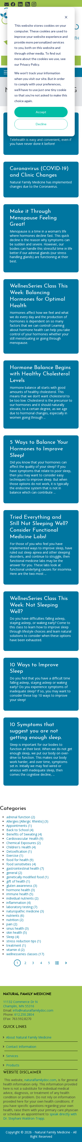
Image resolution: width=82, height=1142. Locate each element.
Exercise (14, 855)
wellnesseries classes (25, 954)
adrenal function (20, 817)
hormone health (20, 890)
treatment (16, 945)
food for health (19, 860)
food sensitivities (21, 864)
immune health (19, 894)
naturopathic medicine (25, 911)
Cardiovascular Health (24, 838)
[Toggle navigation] (6, 72)
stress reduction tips (23, 941)
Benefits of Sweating (24, 834)
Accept (41, 112)
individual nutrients (22, 898)
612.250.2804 (24, 1014)
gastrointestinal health (25, 868)
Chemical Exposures (23, 843)
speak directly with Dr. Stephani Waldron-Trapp (40, 1116)
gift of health (18, 881)
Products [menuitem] (12, 1065)
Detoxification (19, 851)
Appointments (19, 825)
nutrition (14, 920)
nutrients (15, 915)
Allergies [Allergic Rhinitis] (27, 821)
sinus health (17, 928)
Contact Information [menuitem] (21, 1046)
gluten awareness (21, 885)
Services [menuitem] (12, 1056)
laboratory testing (21, 907)
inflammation (18, 902)
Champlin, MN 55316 (18, 1006)
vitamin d (15, 950)
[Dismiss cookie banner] (66, 17)
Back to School (19, 830)
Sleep (12, 937)
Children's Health (21, 847)
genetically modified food (27, 877)
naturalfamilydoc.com (40, 1080)
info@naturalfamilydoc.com (33, 1010)
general (14, 873)
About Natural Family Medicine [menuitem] (28, 1037)
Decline (41, 124)
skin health (16, 932)
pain (11, 924)
